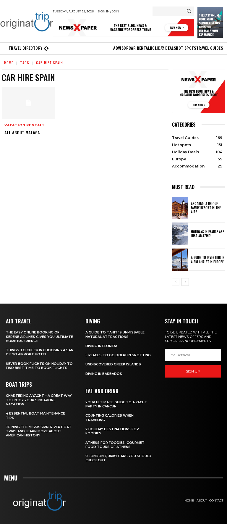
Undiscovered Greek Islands (113, 364)
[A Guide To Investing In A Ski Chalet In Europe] (180, 260)
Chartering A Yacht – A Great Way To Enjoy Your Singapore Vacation (39, 400)
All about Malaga (22, 132)
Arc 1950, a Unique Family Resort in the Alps (206, 208)
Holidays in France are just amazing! (207, 233)
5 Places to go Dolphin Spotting (118, 355)
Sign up (193, 371)
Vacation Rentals (24, 125)
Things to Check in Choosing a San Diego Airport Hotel (39, 352)
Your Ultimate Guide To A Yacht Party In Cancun (116, 404)
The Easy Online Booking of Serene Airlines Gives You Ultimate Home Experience (209, 25)
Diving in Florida (101, 346)
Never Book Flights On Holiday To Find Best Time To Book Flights (39, 366)
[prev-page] (175, 282)
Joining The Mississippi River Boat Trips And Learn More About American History (39, 431)
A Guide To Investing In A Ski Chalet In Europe (207, 259)
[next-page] (185, 282)
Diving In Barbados (103, 374)
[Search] (189, 11)
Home (8, 62)
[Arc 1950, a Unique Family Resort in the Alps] (180, 208)
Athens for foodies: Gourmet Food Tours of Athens (115, 445)
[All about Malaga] (28, 103)
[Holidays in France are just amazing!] (180, 234)
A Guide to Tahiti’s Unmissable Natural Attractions (115, 334)
